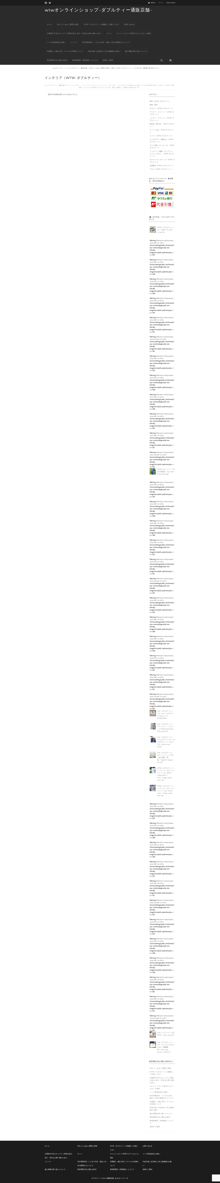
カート (109, 33)
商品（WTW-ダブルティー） (160, 101)
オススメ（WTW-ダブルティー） (162, 108)
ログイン (161, 3)
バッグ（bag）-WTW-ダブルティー (162, 131)
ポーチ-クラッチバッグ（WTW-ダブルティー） (162, 161)
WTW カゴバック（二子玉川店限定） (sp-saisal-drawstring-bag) (166, 471)
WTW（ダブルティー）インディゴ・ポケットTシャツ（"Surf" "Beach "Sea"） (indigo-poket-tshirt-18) (165, 791)
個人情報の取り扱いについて (136, 51)
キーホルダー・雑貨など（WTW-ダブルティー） (162, 141)
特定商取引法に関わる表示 (57, 60)
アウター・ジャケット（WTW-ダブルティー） (162, 113)
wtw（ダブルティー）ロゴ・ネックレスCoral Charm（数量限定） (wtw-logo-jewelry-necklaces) (165, 1047)
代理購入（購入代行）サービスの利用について (65, 51)
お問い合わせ (129, 24)
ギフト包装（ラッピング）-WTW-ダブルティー (162, 146)
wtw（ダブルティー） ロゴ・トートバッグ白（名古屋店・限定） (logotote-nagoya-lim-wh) (165, 757)
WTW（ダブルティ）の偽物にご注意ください (102, 24)
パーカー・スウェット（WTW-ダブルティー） (162, 119)
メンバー (74, 42)
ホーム (49, 24)
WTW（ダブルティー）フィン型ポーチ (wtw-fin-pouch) (165, 230)
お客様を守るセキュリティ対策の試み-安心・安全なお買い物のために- (74, 33)
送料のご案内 (108, 60)
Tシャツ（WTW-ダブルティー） (161, 136)
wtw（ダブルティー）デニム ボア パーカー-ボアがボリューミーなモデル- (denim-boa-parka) (166, 742)
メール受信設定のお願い (56, 42)
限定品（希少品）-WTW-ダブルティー (162, 125)
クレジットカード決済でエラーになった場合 (134, 33)
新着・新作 (154, 105)
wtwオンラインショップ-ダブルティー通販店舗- (98, 10)
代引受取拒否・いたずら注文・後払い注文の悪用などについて (106, 42)
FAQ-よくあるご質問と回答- (68, 24)
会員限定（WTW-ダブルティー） (162, 166)
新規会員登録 (170, 3)
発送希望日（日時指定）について (85, 60)
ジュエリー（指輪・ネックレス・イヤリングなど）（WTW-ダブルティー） (162, 153)
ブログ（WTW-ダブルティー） (161, 169)
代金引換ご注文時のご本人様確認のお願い (104, 51)
